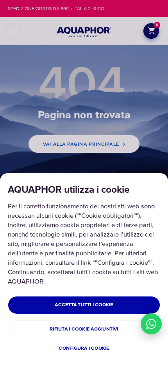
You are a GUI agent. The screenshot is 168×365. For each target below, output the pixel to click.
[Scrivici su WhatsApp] (151, 323)
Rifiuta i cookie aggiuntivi (84, 329)
